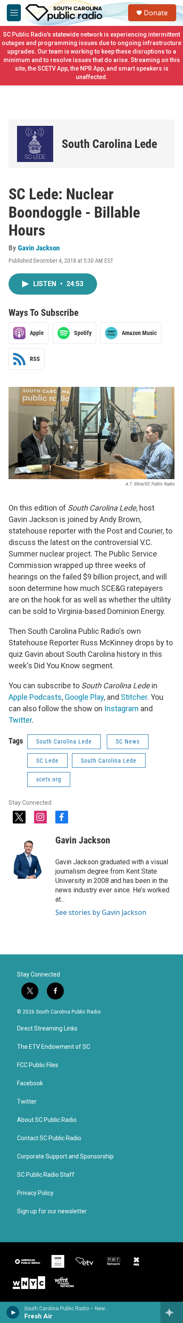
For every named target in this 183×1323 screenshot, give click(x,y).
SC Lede (47, 760)
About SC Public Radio (47, 1120)
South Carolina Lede (109, 144)
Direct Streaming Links (47, 1028)
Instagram (121, 708)
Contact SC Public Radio (49, 1138)
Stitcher (134, 697)
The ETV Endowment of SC (53, 1047)
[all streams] (171, 1312)
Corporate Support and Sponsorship (65, 1156)
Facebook (30, 1083)
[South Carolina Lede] (35, 144)
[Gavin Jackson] (28, 853)
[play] (13, 1312)
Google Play (84, 697)
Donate (156, 13)
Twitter (20, 719)
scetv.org (48, 779)
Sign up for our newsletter (52, 1211)
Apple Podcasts (35, 697)
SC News (128, 741)
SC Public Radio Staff (45, 1175)
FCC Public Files (37, 1065)
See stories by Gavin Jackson (100, 912)
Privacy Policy (35, 1193)
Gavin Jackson (39, 248)
